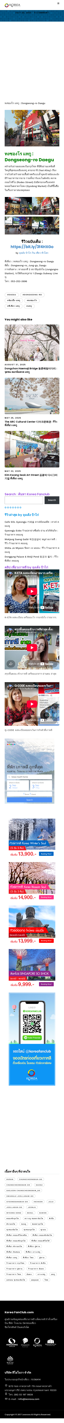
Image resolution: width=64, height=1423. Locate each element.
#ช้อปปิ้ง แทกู (13, 300)
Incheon (38, 1202)
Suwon (43, 1213)
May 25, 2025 (13, 418)
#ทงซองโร (32, 300)
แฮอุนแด (35, 1280)
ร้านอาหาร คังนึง (38, 1263)
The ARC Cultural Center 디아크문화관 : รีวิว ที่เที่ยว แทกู (31, 423)
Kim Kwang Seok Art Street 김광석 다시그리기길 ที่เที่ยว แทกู (31, 476)
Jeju (51, 1202)
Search (52, 500)
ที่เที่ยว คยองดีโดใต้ (41, 1241)
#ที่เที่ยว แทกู (13, 306)
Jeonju (32, 1207)
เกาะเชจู (41, 1274)
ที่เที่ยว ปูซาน (34, 1246)
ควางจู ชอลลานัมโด (34, 1218)
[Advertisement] (32, 61)
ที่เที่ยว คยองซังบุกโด (16, 1241)
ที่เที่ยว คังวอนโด (14, 1246)
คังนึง (51, 1218)
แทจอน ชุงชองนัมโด (16, 1280)
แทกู (53, 1274)
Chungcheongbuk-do (30, 1179)
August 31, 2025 (15, 364)
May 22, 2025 (13, 471)
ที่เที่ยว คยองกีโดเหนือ (17, 1235)
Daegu (39, 1185)
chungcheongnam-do (18, 1185)
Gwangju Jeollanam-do (20, 1196)
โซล (46, 1280)
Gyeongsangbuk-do (17, 1202)
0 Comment (41, 12)
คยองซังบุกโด (13, 1218)
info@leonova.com (28, 1399)
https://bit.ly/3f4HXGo (32, 246)
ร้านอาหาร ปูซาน (15, 1269)
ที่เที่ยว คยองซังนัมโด (42, 1235)
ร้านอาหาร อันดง (36, 1269)
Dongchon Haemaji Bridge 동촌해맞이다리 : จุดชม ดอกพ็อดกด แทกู (31, 370)
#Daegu (11, 295)
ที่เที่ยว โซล (28, 1257)
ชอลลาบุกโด (37, 1224)
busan (10, 1179)
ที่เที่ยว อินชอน (13, 1252)
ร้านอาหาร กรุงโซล (15, 1263)
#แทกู (29, 306)
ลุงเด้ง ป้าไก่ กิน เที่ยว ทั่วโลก (33, 253)
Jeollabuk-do (14, 1207)
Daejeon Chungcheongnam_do (23, 1190)
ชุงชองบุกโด (29, 1229)
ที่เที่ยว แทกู (12, 1257)
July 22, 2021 (23, 12)
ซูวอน (43, 1229)
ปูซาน (42, 1257)
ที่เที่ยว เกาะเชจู (33, 1252)
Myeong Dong (14, 1213)
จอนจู (23, 1224)
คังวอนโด (11, 1224)
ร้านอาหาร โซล (14, 1274)
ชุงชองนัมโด (12, 1229)
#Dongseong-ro (32, 295)
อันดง (29, 1274)
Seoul (30, 1213)
